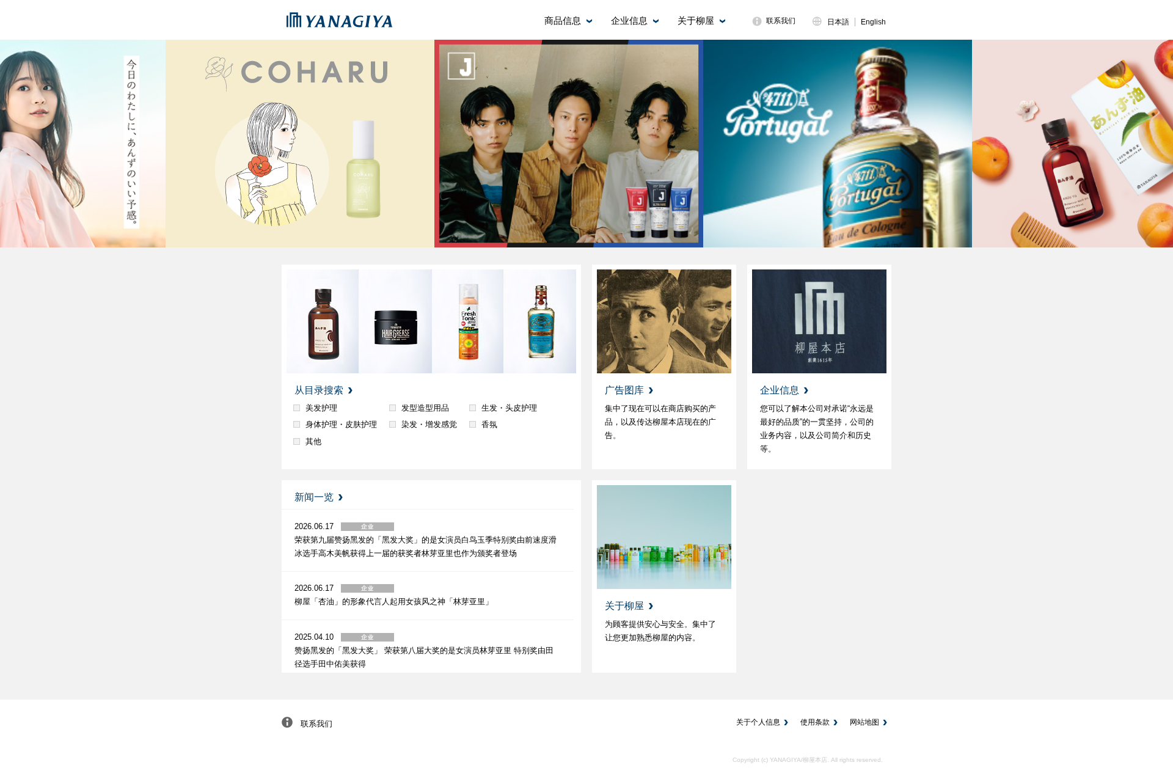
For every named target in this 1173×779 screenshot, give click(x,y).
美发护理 (321, 407)
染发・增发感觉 (429, 424)
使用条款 (815, 722)
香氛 (489, 424)
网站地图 (864, 722)
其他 (313, 441)
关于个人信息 (758, 722)
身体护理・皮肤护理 (341, 424)
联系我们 (780, 20)
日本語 (838, 22)
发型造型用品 (425, 407)
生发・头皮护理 (509, 407)
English (873, 22)
